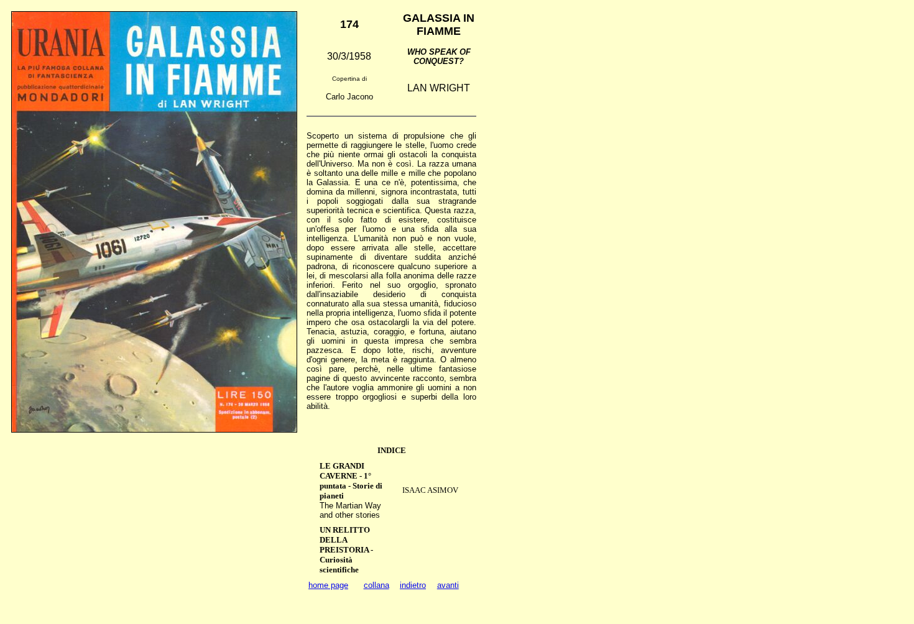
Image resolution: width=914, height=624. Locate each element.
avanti (448, 585)
